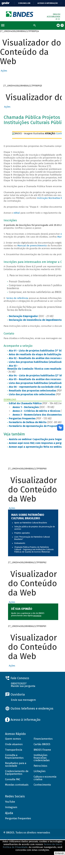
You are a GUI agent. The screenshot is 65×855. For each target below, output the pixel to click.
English (56, 14)
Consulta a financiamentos (14, 756)
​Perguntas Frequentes (22, 418)
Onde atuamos (14, 744)
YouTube (10, 801)
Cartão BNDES (42, 744)
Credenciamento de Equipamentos (16, 772)
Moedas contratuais (16, 784)
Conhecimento (42, 784)
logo (20, 14)
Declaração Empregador (23, 316)
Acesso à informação (47, 3)
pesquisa (37, 615)
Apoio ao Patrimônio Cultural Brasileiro (30, 523)
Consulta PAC (12, 779)
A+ (57, 19)
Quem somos (13, 738)
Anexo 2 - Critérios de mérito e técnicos (36, 410)
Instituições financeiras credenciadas (42, 758)
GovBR (5, 3)
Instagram (11, 807)
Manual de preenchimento (32, 245)
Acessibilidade (53, 17)
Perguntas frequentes (18, 818)
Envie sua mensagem (23, 699)
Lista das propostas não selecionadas (32, 394)
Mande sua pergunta (23, 686)
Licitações (39, 771)
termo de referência (17, 298)
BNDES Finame (42, 749)
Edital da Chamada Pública (25, 403)
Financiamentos (43, 738)
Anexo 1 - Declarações (26, 407)
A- (59, 19)
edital (17, 212)
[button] (3, 70)
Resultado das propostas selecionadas (32, 390)
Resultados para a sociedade (15, 764)
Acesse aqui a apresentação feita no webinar (36, 446)
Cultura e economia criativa (45, 778)
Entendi (59, 853)
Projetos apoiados (22, 533)
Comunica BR (24, 3)
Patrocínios (40, 765)
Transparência (13, 749)
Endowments (19, 543)
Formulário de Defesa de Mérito (28, 422)
